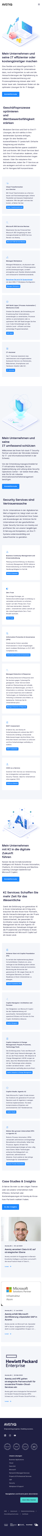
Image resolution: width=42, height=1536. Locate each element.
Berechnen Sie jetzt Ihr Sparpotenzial (19, 280)
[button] (39, 1533)
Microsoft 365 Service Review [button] (16, 241)
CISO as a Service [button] (12, 783)
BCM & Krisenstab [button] (12, 573)
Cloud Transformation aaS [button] (15, 207)
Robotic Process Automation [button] (15, 1163)
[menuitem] (16, 1459)
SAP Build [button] (10, 333)
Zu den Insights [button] (10, 1207)
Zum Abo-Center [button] (29, 1500)
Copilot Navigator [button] (12, 1023)
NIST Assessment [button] (12, 748)
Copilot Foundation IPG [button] (14, 983)
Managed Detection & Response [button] (16, 706)
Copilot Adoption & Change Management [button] (19, 1072)
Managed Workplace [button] (13, 286)
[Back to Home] (7, 4)
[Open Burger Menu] (39, 4)
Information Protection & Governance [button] (18, 655)
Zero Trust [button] (10, 618)
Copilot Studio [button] (11, 1112)
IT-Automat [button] (10, 370)
